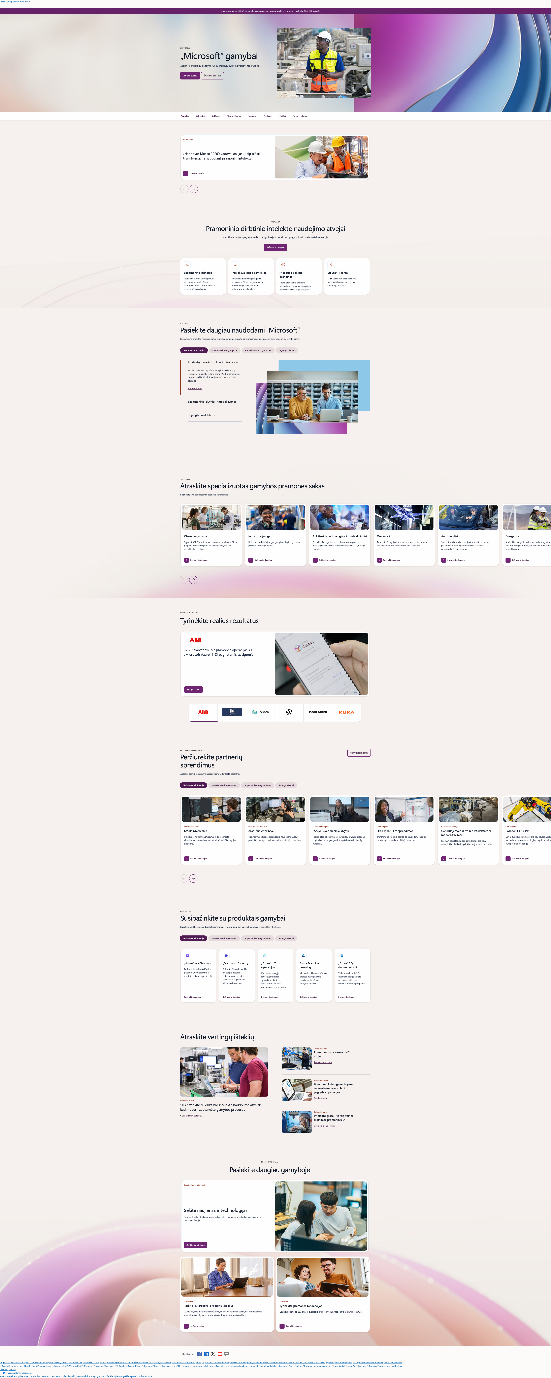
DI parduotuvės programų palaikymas (196, 1365)
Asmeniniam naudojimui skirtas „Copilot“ (49, 1362)
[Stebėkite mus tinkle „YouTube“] (220, 1354)
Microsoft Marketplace (267, 1365)
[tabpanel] (275, 405)
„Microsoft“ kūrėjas (152, 1365)
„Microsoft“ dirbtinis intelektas (14, 1365)
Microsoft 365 (75, 1362)
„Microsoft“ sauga (36, 1365)
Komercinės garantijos (193, 1362)
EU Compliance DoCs (142, 1376)
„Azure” (48, 1365)
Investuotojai (396, 1365)
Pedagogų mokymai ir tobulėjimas (336, 1362)
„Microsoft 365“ (75, 1365)
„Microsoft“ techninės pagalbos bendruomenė (235, 1365)
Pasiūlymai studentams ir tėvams (368, 1362)
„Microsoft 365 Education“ (291, 1362)
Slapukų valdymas (71, 1376)
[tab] (194, 350)
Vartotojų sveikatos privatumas (14, 1376)
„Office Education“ (311, 1362)
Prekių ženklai (106, 1376)
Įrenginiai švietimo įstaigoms (238, 1362)
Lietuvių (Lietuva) (8, 1369)
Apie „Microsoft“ (360, 1365)
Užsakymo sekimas (162, 1362)
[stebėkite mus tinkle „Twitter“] (213, 1354)
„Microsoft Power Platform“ (291, 1365)
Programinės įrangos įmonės (317, 1365)
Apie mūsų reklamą (123, 1376)
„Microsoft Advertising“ (94, 1365)
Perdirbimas (177, 1362)
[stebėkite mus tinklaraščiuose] (226, 1354)
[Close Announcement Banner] (367, 11)
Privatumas (57, 1376)
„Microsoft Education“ (215, 1362)
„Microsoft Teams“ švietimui (265, 1362)
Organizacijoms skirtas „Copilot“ (15, 1362)
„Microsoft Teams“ (134, 1365)
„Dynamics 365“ (60, 1365)
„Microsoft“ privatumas (379, 1365)
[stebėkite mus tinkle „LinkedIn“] (206, 1354)
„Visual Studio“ (338, 1365)
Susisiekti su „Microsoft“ (40, 1376)
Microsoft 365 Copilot (115, 1365)
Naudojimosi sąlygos (90, 1376)
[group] (275, 157)
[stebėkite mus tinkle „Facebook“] (199, 1354)
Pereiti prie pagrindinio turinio (15, 1)
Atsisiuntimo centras (132, 1362)
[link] (185, 117)
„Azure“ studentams (393, 1362)
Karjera (349, 1365)
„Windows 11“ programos (94, 1362)
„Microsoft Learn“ (170, 1365)
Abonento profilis (114, 1362)
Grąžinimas (147, 1362)
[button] (212, 75)
